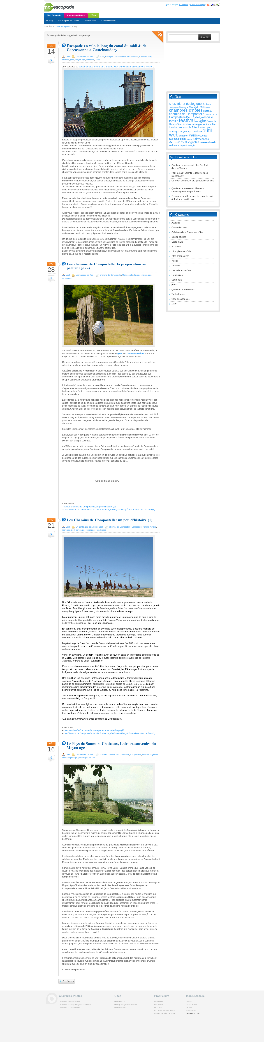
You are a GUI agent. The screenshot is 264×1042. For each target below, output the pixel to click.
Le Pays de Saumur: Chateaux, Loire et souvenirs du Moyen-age (111, 745)
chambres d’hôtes (135, 353)
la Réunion (195, 127)
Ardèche (172, 104)
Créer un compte (197, 4)
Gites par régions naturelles (125, 1004)
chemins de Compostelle (110, 275)
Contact (189, 1001)
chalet (207, 107)
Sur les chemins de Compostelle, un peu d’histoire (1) (89, 506)
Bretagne (183, 107)
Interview (176, 265)
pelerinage (91, 530)
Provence (202, 135)
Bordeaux (207, 104)
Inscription (158, 1004)
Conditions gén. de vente (164, 1013)
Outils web (177, 280)
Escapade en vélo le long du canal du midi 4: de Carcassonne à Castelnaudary (107, 48)
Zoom (174, 303)
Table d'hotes (178, 294)
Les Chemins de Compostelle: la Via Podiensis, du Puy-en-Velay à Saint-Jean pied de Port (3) (109, 509)
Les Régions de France (68, 21)
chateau (103, 754)
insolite (173, 127)
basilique (109, 57)
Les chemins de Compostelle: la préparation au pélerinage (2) (106, 266)
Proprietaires (90, 21)
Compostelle (127, 275)
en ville (208, 117)
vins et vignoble (188, 142)
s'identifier (183, 4)
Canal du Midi (120, 57)
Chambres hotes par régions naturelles (75, 1004)
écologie (190, 145)
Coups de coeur (179, 227)
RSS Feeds (157, 37)
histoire (137, 275)
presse (175, 284)
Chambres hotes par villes (69, 1007)
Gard (197, 121)
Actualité (176, 223)
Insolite (175, 261)
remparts (90, 60)
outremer (183, 135)
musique (197, 131)
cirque (214, 114)
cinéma (208, 114)
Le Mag (49, 21)
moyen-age (80, 60)
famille (146, 527)
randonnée (66, 278)
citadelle (65, 60)
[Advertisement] (193, 67)
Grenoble (211, 121)
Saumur (92, 757)
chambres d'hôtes (186, 110)
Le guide (158, 1007)
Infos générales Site (181, 251)
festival (187, 120)
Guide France (191, 1004)
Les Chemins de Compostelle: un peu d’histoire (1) (109, 520)
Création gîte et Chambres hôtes (187, 232)
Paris (193, 135)
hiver (188, 124)
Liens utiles (177, 275)
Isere (181, 127)
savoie (189, 139)
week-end (205, 142)
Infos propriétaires (180, 256)
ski (195, 139)
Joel (68, 57)
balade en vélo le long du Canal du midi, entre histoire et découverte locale (115, 66)
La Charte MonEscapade (164, 1010)
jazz (187, 128)
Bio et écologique (190, 104)
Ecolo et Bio (177, 242)
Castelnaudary (145, 57)
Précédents (68, 981)
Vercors (173, 142)
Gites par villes (120, 1007)
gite (203, 121)
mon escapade (63, 26)
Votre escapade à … (181, 299)
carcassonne (132, 57)
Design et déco (179, 237)
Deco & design (194, 117)
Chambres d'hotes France (69, 1001)
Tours (97, 60)
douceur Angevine (150, 754)
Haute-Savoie (177, 124)
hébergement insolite (204, 124)
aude (102, 57)
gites (72, 60)
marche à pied (68, 530)
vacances (203, 138)
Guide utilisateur (108, 21)
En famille (80, 527)
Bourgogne (174, 107)
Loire (64, 757)
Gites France (119, 1001)
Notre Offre (158, 1001)
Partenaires (191, 1010)
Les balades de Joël (84, 57)
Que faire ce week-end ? (183, 289)
